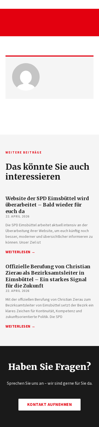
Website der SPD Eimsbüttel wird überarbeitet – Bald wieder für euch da (47, 204)
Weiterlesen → (20, 252)
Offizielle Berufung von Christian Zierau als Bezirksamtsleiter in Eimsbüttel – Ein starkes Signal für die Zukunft (48, 276)
